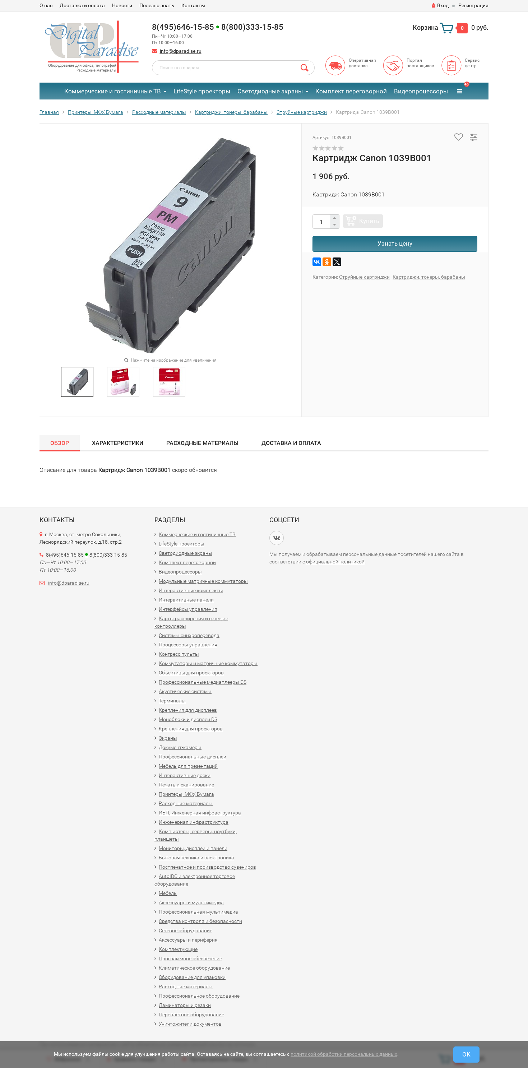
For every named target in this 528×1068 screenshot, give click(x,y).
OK (466, 1054)
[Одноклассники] (327, 261)
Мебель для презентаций (188, 766)
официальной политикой (335, 562)
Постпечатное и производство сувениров (207, 867)
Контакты (193, 5)
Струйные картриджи (364, 277)
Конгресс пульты (179, 654)
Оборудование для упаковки (192, 977)
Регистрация (473, 5)
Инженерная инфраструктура (193, 822)
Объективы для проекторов (191, 672)
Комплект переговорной (351, 91)
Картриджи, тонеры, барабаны (429, 277)
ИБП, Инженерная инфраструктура (200, 813)
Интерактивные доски (184, 775)
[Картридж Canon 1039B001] (77, 381)
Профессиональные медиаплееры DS (202, 682)
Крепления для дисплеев (188, 710)
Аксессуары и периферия (188, 940)
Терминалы (172, 701)
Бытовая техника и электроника (196, 857)
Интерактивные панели (186, 600)
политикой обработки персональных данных (344, 1054)
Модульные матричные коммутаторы (203, 581)
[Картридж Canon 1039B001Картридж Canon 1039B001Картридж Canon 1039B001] (170, 245)
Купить (369, 220)
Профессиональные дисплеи (192, 757)
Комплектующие (178, 949)
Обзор (59, 443)
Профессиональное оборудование (199, 996)
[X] (337, 261)
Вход (443, 5)
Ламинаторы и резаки (185, 1005)
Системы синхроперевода (189, 635)
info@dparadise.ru (181, 51)
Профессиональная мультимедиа (198, 912)
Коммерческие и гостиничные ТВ (112, 91)
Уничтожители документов (190, 1024)
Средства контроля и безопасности (200, 921)
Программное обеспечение (190, 958)
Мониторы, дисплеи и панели (193, 848)
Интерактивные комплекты (191, 590)
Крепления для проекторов (191, 729)
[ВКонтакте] (316, 261)
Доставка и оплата (82, 5)
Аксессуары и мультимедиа (191, 902)
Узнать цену (395, 243)
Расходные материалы (202, 443)
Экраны (168, 738)
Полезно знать (156, 5)
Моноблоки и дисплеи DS (188, 719)
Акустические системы (185, 691)
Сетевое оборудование (185, 930)
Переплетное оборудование (191, 1014)
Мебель (168, 893)
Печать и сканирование (186, 785)
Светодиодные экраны (270, 91)
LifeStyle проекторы (201, 91)
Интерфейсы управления (188, 609)
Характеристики (117, 443)
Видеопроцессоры (421, 91)
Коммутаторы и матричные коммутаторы (208, 663)
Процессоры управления (188, 644)
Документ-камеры (180, 747)
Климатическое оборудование (194, 968)
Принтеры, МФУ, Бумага (186, 794)
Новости (122, 5)
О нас (46, 5)
